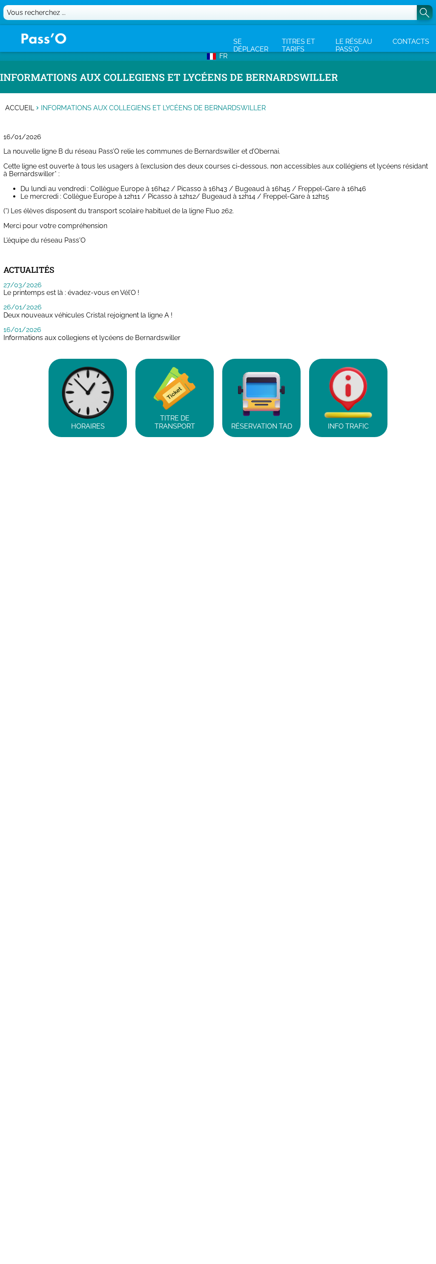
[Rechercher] (425, 12)
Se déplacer (250, 45)
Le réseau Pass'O (354, 45)
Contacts (411, 41)
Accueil (19, 108)
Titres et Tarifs (298, 45)
